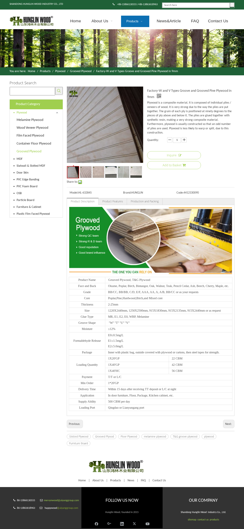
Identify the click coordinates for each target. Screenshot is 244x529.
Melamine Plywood (30, 120)
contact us (203, 519)
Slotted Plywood (78, 436)
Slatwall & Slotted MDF (31, 165)
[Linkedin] (122, 523)
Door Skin (22, 172)
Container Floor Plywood (34, 144)
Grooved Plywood (29, 151)
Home (82, 480)
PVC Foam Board (27, 186)
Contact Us (159, 480)
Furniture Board (78, 443)
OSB (19, 193)
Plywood (22, 112)
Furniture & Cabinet (29, 207)
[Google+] (109, 523)
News (131, 480)
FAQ (143, 480)
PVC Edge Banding (28, 179)
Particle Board (25, 200)
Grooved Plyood (104, 436)
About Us (98, 480)
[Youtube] (147, 523)
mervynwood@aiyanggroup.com (61, 500)
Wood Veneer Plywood (32, 128)
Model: (74, 192)
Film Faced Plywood (30, 135)
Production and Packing (145, 201)
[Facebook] (96, 523)
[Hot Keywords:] (232, 5)
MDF (19, 159)
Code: (180, 192)
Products (115, 480)
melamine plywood (155, 436)
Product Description (83, 201)
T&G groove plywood (185, 436)
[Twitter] (135, 523)
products (214, 519)
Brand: (127, 192)
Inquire (172, 155)
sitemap (192, 519)
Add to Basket (172, 165)
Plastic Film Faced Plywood (33, 213)
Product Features (112, 201)
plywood (209, 436)
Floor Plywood (129, 436)
